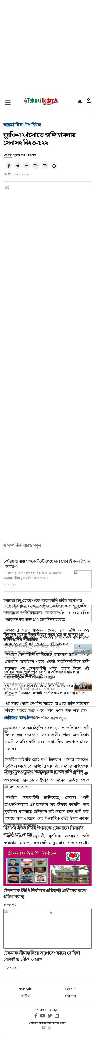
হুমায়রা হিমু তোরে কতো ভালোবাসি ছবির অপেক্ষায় (42, 600)
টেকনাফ (70, 988)
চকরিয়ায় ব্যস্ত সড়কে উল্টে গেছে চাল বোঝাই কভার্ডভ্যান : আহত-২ (46, 564)
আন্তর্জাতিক (13, 125)
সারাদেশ (70, 996)
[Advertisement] (47, 47)
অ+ (36, 165)
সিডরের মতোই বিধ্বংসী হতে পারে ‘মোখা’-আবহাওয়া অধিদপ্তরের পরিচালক (43, 637)
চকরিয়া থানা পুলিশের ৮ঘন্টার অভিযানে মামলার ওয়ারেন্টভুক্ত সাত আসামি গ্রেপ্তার (41, 674)
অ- (45, 165)
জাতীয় (25, 996)
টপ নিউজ (33, 125)
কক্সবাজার (25, 988)
